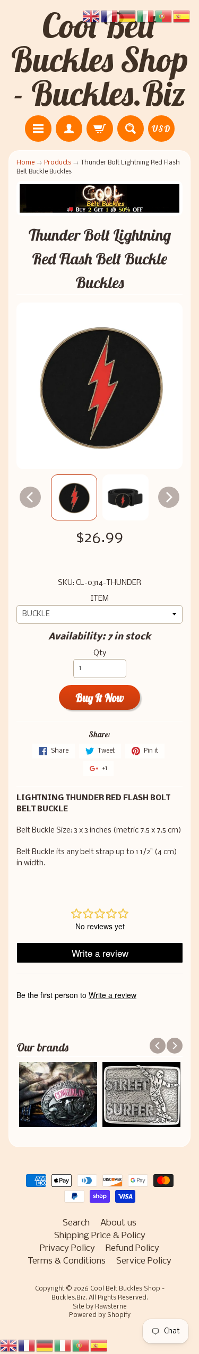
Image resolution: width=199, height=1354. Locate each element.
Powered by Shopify (100, 1315)
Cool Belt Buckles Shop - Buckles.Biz (99, 59)
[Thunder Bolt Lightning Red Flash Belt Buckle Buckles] (74, 497)
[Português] (81, 1346)
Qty (99, 653)
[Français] (27, 1346)
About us (118, 1223)
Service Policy (143, 1261)
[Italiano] (63, 1346)
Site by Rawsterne (100, 1307)
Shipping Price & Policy (99, 1236)
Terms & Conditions (67, 1261)
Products (57, 162)
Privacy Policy (67, 1248)
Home (25, 162)
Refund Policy (132, 1248)
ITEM (100, 599)
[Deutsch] (45, 1346)
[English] (9, 1346)
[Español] (99, 1346)
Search (76, 1223)
